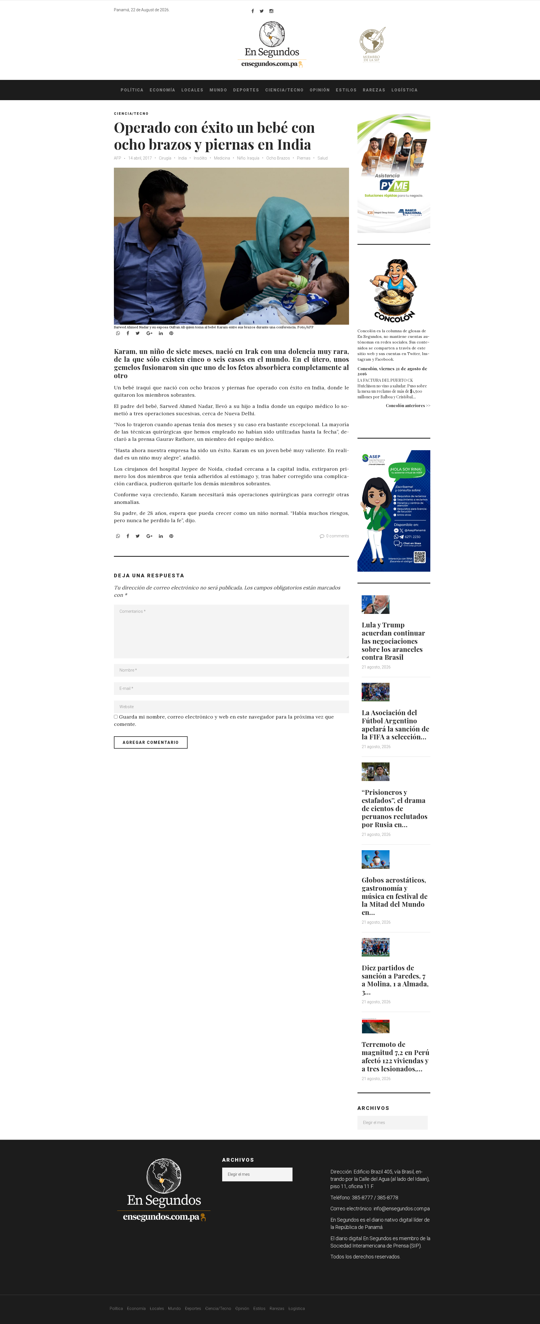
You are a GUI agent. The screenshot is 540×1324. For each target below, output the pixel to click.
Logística (405, 90)
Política (132, 90)
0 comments (337, 536)
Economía (163, 90)
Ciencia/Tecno (284, 90)
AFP (117, 158)
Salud (323, 158)
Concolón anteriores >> (408, 405)
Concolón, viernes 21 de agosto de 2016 (392, 371)
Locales (192, 90)
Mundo (218, 90)
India (182, 158)
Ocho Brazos (278, 158)
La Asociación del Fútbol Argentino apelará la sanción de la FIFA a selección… (395, 724)
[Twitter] (261, 11)
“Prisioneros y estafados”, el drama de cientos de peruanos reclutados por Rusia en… (395, 808)
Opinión (320, 90)
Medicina (222, 158)
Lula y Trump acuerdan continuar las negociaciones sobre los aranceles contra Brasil (393, 640)
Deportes (246, 90)
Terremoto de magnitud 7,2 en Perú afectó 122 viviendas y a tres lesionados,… (395, 1056)
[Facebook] (252, 11)
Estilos (346, 90)
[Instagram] (271, 11)
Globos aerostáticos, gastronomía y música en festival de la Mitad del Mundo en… (395, 896)
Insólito (200, 158)
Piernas (303, 158)
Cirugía (165, 158)
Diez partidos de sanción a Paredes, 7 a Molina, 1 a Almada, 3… (395, 979)
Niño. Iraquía (248, 158)
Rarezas (374, 90)
